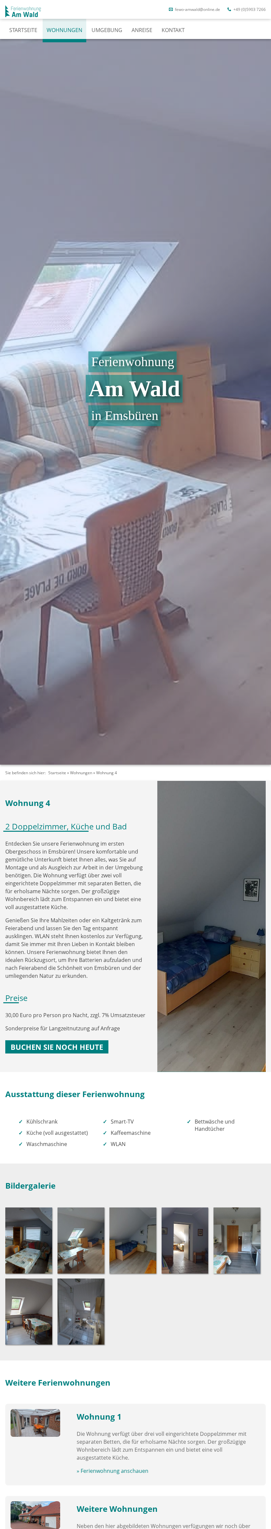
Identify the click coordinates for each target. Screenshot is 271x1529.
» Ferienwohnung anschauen (112, 1470)
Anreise (142, 30)
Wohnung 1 (99, 1416)
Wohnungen (64, 30)
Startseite (23, 30)
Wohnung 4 (106, 773)
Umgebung (107, 30)
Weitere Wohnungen (117, 1508)
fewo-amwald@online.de (197, 9)
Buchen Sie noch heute (57, 1047)
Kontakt (173, 30)
